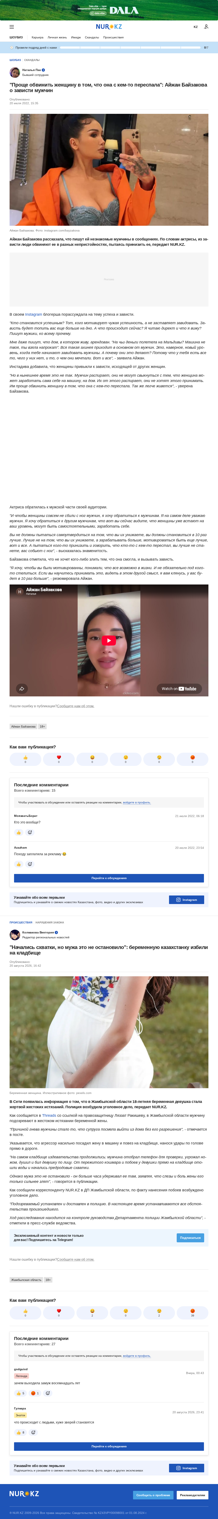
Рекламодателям (192, 1495)
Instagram (33, 314)
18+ (42, 726)
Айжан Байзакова (23, 726)
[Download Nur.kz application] (109, 10)
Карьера (37, 37)
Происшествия (113, 37)
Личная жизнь (57, 37)
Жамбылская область (26, 1280)
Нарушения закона (50, 922)
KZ (196, 27)
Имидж (76, 37)
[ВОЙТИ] (206, 27)
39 (192, 1315)
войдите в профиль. (137, 802)
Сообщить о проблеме (153, 1495)
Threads (49, 1115)
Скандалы (92, 37)
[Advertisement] (109, 279)
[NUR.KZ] (109, 27)
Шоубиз (16, 37)
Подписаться (190, 1238)
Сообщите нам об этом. (75, 706)
